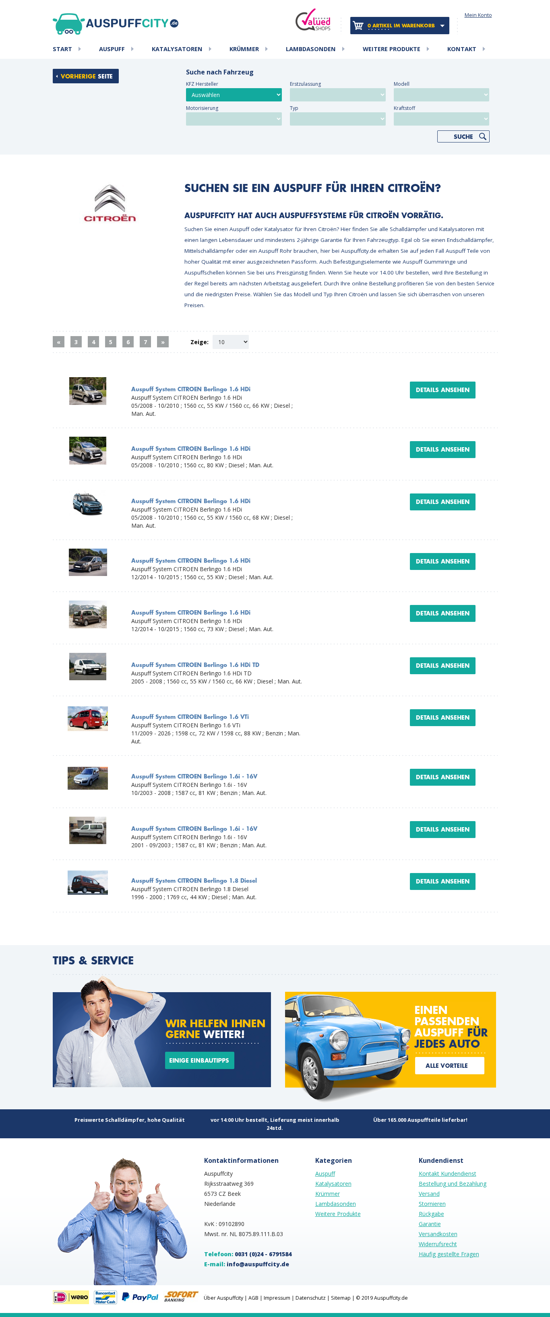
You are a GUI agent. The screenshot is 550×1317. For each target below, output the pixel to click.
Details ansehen (442, 390)
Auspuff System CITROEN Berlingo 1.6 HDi (190, 389)
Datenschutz (311, 1297)
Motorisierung (202, 108)
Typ (294, 108)
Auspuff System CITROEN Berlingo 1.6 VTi (190, 717)
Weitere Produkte (391, 49)
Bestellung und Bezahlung (452, 1183)
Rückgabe (431, 1214)
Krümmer (244, 49)
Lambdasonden (311, 49)
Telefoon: (248, 1254)
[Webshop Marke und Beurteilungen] (313, 19)
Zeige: (199, 342)
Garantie (430, 1224)
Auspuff (112, 49)
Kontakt (461, 49)
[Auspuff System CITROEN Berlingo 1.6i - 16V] (88, 768)
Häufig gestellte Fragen (449, 1254)
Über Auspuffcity (223, 1297)
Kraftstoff (404, 108)
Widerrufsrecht (438, 1244)
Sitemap (341, 1297)
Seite (87, 76)
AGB (253, 1297)
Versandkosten (438, 1234)
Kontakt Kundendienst (447, 1173)
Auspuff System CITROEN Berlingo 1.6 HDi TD (195, 665)
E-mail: (246, 1264)
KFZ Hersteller (202, 84)
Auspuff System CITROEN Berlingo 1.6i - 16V (194, 776)
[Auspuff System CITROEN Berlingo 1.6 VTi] (88, 708)
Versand (429, 1193)
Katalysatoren (177, 49)
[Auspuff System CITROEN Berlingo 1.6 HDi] (88, 381)
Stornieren (432, 1204)
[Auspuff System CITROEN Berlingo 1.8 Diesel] (88, 872)
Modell (401, 84)
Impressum (277, 1297)
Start (62, 49)
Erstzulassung (305, 84)
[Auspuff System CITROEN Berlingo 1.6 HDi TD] (88, 657)
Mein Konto (478, 15)
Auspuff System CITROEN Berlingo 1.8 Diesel (194, 881)
